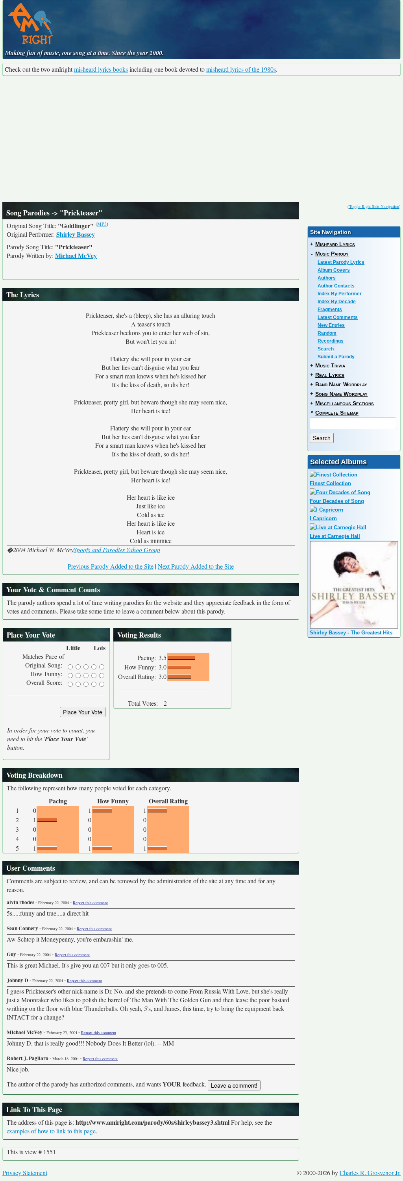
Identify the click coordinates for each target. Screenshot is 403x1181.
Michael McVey (76, 255)
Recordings (331, 341)
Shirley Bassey (75, 234)
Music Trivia (330, 365)
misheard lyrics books (101, 69)
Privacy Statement (24, 1172)
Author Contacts (336, 286)
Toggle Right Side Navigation (374, 206)
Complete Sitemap (337, 413)
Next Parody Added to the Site (196, 566)
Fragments (330, 309)
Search (326, 349)
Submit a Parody (336, 357)
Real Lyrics (329, 375)
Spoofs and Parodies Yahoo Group (117, 549)
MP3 (102, 224)
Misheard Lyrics (335, 244)
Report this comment (90, 902)
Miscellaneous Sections (344, 403)
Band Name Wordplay (341, 384)
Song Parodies (28, 213)
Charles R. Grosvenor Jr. (370, 1172)
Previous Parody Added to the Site (110, 566)
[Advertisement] (201, 139)
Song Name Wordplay (341, 394)
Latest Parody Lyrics (341, 262)
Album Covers (334, 270)
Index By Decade (337, 301)
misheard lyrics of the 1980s (241, 69)
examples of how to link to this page (51, 1131)
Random (327, 333)
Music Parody (332, 253)
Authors (327, 278)
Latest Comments (338, 317)
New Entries (331, 325)
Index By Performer (340, 294)
